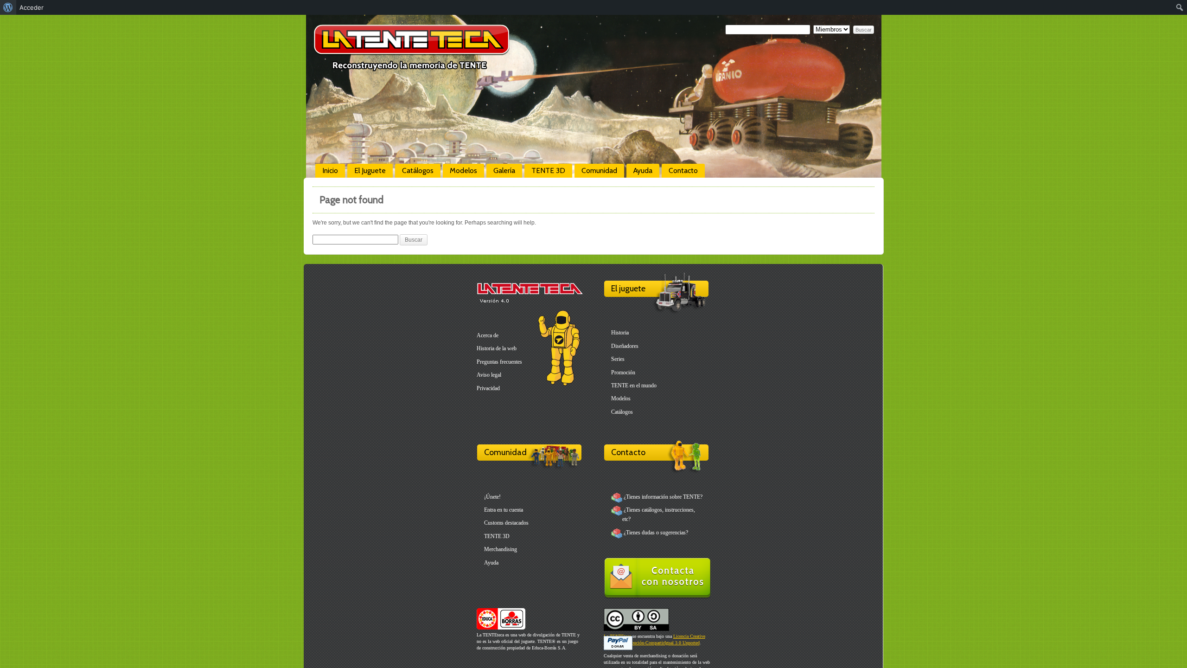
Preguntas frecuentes (499, 362)
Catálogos (418, 170)
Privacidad (488, 388)
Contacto (683, 170)
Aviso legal (489, 375)
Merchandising (500, 549)
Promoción (623, 372)
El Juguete (370, 170)
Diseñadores (624, 346)
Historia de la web (497, 348)
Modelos (463, 170)
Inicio (330, 170)
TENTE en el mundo (634, 385)
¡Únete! (492, 497)
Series (618, 359)
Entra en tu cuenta (503, 510)
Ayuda (642, 170)
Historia (620, 332)
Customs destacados (506, 523)
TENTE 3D (548, 170)
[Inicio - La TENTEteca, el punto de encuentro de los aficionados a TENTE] (411, 67)
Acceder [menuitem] (31, 7)
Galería (504, 170)
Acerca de (487, 335)
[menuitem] (8, 7)
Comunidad (599, 170)
